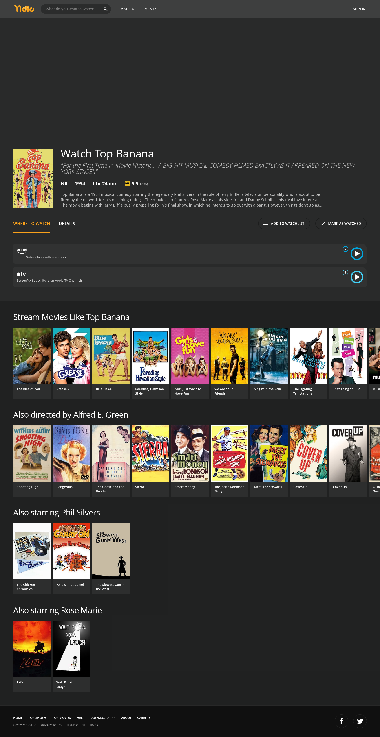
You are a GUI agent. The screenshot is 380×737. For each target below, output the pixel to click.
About (126, 717)
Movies (150, 9)
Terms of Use (76, 725)
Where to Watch (31, 223)
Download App (102, 717)
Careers (143, 717)
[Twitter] (360, 721)
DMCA (94, 725)
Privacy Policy (51, 725)
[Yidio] (24, 10)
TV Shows (128, 9)
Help (81, 717)
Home (18, 717)
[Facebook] (341, 721)
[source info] (344, 249)
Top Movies (61, 717)
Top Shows (37, 717)
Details (67, 223)
